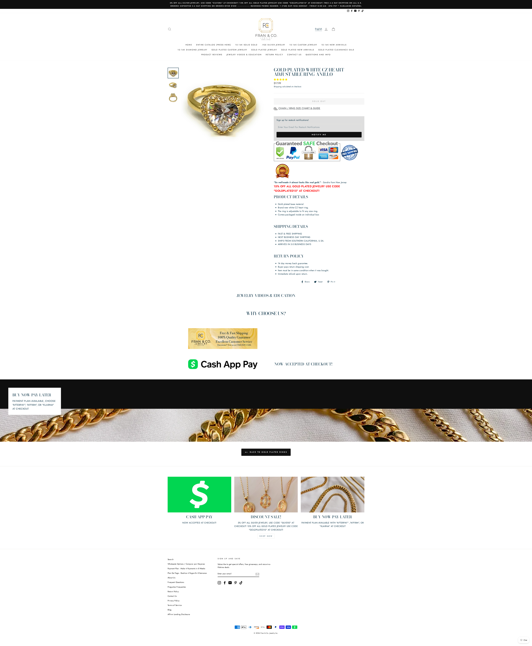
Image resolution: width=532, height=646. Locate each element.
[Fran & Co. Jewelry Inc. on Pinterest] (235, 582)
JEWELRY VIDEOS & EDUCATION (244, 54)
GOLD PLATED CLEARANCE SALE (336, 49)
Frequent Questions (176, 582)
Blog (170, 609)
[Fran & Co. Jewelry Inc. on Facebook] (224, 582)
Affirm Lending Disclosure (179, 614)
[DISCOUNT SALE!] (266, 494)
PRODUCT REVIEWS (211, 54)
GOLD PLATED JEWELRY (264, 49)
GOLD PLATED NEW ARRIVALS (297, 49)
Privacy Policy (174, 600)
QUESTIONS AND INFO (318, 54)
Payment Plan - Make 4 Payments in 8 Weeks (186, 568)
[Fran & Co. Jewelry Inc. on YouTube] (230, 582)
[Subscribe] (257, 574)
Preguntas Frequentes (177, 587)
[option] (266, 4)
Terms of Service (175, 605)
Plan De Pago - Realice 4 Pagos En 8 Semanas (187, 573)
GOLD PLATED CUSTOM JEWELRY (229, 49)
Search (170, 559)
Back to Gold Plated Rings (268, 452)
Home (189, 44)
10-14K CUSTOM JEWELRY (303, 44)
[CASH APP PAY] (199, 494)
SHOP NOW (266, 536)
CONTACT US (294, 54)
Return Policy (173, 591)
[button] (281, 79)
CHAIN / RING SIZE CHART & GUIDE (299, 108)
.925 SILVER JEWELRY (273, 44)
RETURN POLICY (274, 54)
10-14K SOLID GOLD (246, 44)
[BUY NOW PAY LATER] (332, 494)
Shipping (278, 86)
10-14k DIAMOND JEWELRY (192, 49)
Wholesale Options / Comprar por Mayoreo (186, 564)
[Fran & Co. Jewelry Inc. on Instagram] (219, 582)
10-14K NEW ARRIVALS (333, 44)
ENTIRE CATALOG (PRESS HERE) (213, 44)
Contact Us (172, 596)
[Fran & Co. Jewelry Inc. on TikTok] (241, 582)
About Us (171, 577)
